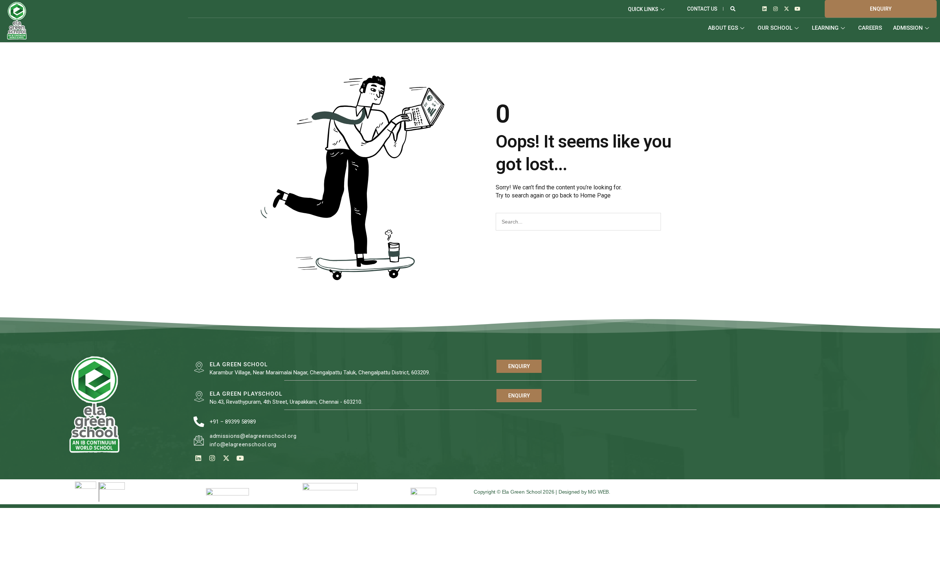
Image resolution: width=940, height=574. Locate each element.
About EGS (723, 28)
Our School (775, 28)
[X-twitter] (786, 9)
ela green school (239, 364)
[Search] (669, 221)
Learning (825, 28)
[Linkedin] (764, 9)
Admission (908, 28)
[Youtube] (797, 9)
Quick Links (643, 9)
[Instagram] (775, 9)
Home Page (595, 195)
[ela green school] (199, 367)
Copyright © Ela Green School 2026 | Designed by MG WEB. (542, 492)
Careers (870, 28)
